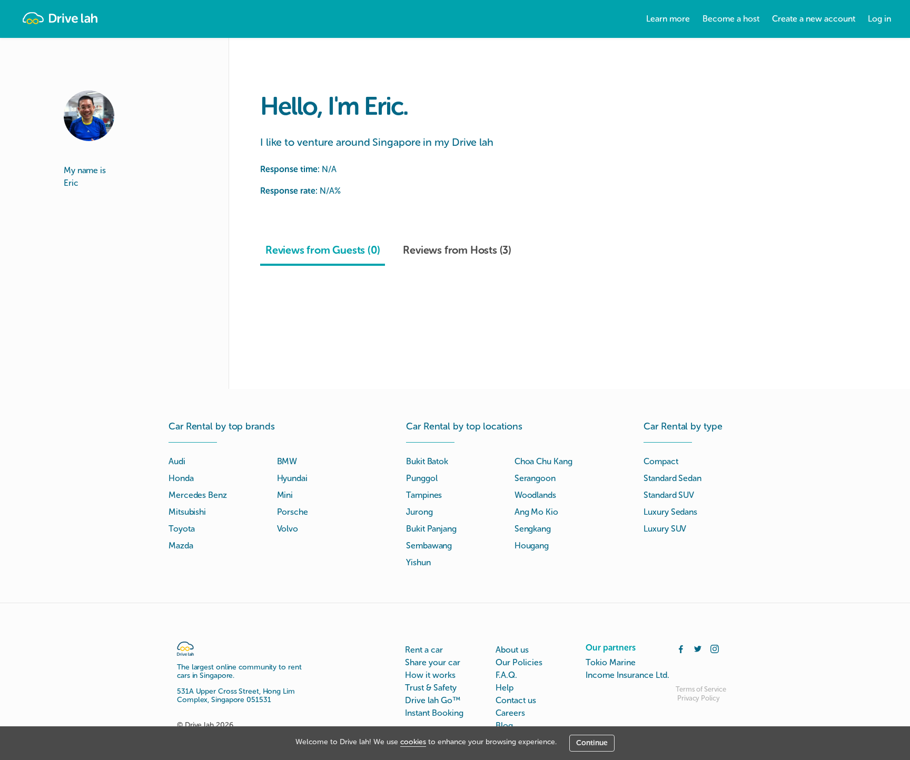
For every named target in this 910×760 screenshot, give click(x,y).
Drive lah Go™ (432, 700)
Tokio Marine (611, 662)
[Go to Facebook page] (681, 648)
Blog (504, 726)
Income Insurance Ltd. (627, 675)
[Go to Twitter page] (698, 648)
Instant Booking (434, 713)
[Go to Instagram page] (714, 648)
